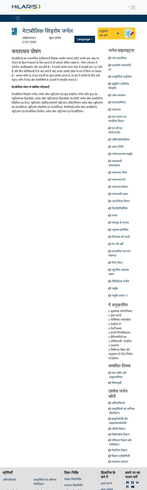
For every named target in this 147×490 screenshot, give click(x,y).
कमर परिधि (117, 146)
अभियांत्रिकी (9, 479)
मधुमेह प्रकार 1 (119, 295)
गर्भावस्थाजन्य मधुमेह (121, 154)
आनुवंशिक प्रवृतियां (121, 76)
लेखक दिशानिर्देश (72, 479)
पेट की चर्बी (117, 244)
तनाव (114, 215)
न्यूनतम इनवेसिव (119, 229)
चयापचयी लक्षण (119, 194)
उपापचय (116, 109)
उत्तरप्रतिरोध (118, 102)
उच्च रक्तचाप (118, 95)
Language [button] (83, 39)
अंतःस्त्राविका (119, 58)
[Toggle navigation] (131, 7)
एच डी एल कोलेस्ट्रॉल (115, 130)
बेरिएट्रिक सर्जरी (120, 281)
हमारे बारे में (106, 483)
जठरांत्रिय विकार (120, 201)
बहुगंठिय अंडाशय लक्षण (118, 272)
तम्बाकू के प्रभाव (120, 222)
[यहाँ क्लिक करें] (26, 7)
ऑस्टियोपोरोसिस (120, 139)
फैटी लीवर (117, 262)
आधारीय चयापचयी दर (119, 67)
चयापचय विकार (119, 186)
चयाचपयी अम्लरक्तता (115, 163)
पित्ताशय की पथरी (120, 237)
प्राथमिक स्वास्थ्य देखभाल (119, 253)
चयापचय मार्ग (118, 179)
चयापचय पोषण (119, 172)
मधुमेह (114, 288)
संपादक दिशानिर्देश (73, 485)
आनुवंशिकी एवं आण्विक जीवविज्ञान (45, 482)
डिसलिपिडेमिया (119, 208)
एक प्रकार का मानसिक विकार (117, 119)
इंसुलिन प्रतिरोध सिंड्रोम (118, 86)
